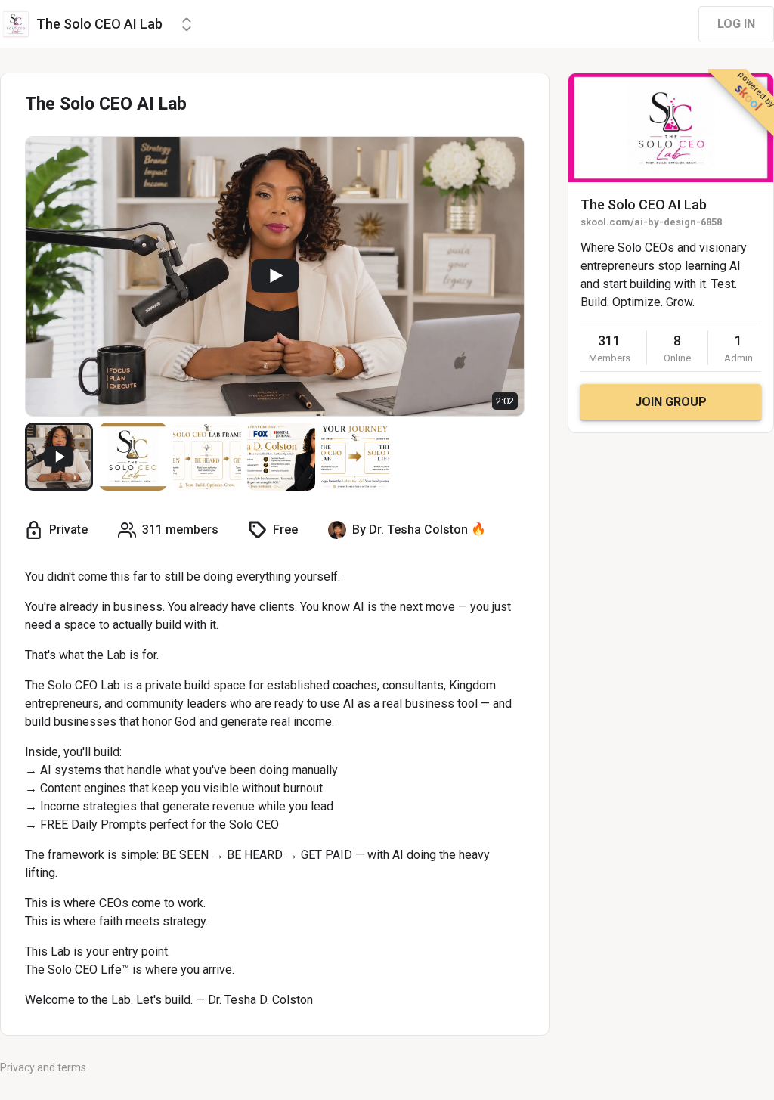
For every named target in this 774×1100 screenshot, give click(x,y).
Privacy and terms (43, 1067)
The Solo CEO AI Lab (643, 204)
